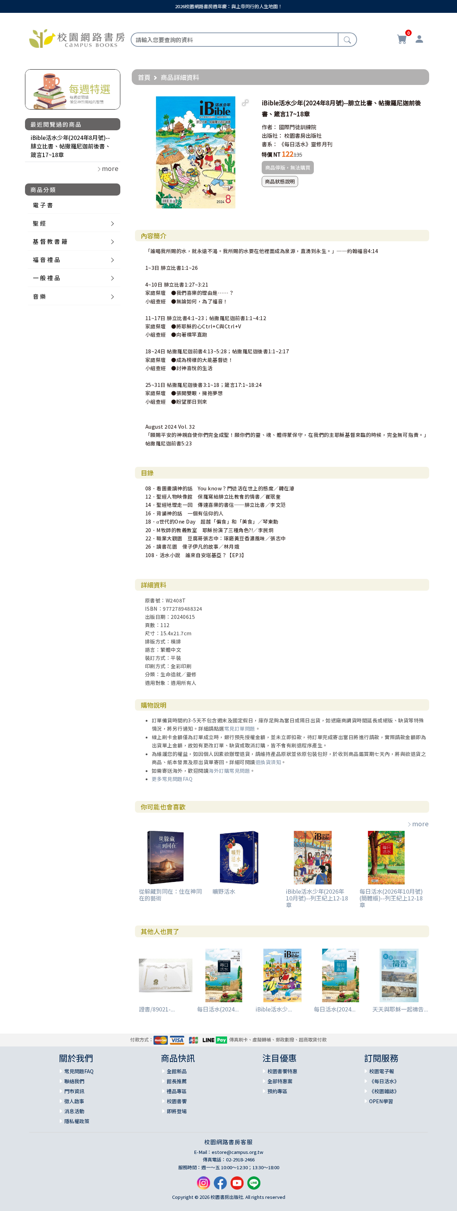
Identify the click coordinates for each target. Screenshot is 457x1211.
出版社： (272, 135)
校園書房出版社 (303, 135)
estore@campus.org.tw (237, 1152)
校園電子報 (381, 1071)
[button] (245, 103)
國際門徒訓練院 (297, 127)
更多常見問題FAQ (172, 778)
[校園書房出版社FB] (220, 1185)
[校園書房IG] (203, 1185)
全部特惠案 (279, 1081)
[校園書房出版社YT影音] (237, 1185)
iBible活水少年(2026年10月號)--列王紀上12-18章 (317, 898)
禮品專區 (177, 1091)
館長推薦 (177, 1081)
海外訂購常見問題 (229, 770)
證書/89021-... (157, 1009)
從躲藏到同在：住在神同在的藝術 (170, 894)
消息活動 (74, 1111)
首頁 (144, 77)
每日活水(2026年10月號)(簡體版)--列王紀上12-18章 (391, 898)
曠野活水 (223, 891)
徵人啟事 (74, 1101)
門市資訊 (74, 1091)
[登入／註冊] (419, 40)
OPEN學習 (381, 1101)
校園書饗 (177, 1101)
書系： (270, 144)
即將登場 (177, 1111)
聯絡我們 (74, 1081)
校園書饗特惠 (282, 1071)
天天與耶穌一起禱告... (400, 1009)
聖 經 (39, 223)
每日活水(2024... (218, 1009)
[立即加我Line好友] (254, 1185)
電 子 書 (43, 205)
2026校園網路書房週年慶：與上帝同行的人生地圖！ (228, 6)
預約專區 (277, 1091)
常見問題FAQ (79, 1071)
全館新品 (177, 1071)
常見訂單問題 (239, 728)
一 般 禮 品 (46, 277)
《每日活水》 (384, 1081)
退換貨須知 (268, 762)
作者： (270, 127)
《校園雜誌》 (384, 1091)
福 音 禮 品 (46, 259)
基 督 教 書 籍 (50, 241)
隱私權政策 (76, 1121)
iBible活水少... (274, 1009)
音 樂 (39, 296)
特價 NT (271, 154)
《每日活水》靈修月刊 (305, 144)
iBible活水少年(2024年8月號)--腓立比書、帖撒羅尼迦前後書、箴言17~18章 (71, 146)
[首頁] (77, 37)
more (420, 823)
